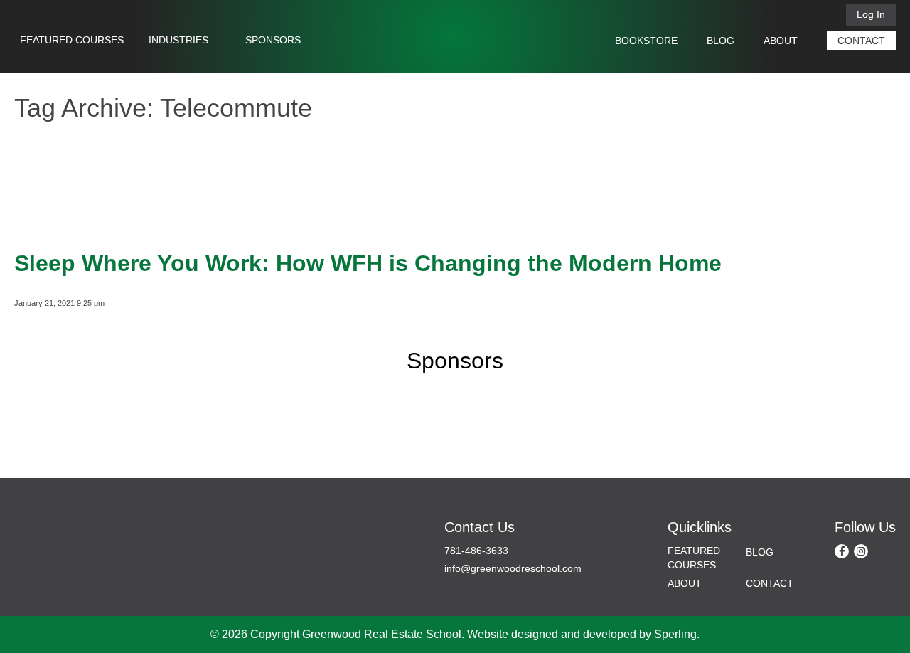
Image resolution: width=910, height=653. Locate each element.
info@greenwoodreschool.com (513, 568)
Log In (871, 14)
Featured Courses (72, 40)
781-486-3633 (476, 550)
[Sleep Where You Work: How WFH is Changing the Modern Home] (57, 222)
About (781, 40)
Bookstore (646, 40)
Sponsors (273, 40)
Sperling (675, 634)
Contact (861, 40)
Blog (720, 40)
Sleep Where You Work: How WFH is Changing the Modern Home (368, 263)
